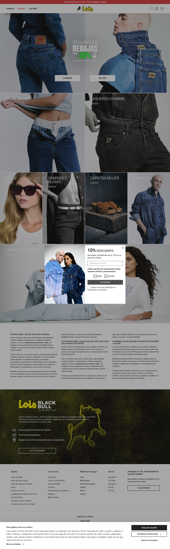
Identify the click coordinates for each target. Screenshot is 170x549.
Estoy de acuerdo (149, 528)
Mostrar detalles (13, 544)
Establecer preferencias (148, 534)
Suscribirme (105, 282)
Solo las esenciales (149, 540)
